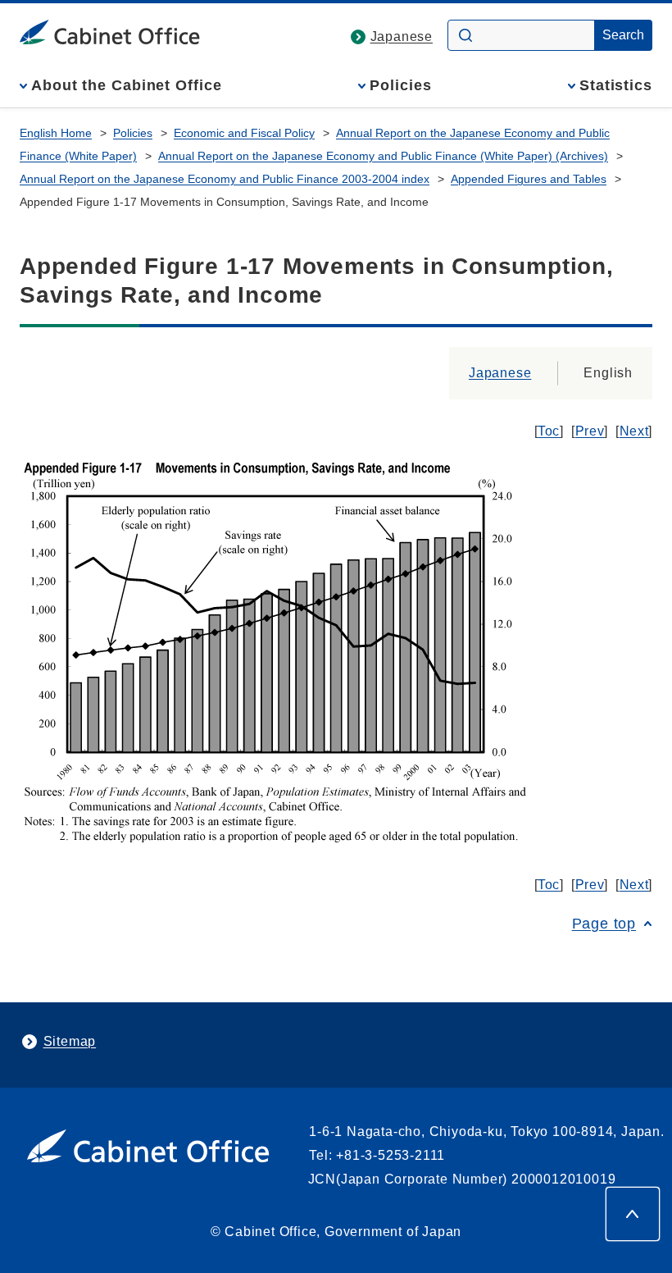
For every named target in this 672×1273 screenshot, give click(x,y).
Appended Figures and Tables (528, 178)
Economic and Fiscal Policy (244, 132)
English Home (56, 132)
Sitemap (70, 1041)
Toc (549, 431)
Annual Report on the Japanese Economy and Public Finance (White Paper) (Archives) (383, 155)
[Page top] (632, 1214)
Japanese (401, 36)
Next (634, 431)
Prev (590, 431)
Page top (604, 923)
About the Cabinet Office (126, 86)
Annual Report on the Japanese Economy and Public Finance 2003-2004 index (224, 178)
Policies (400, 86)
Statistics (615, 86)
